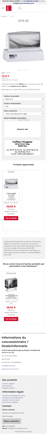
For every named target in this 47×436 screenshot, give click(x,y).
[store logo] (8, 8)
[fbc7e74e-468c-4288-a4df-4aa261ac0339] (22, 148)
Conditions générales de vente (13, 396)
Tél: (29, 1)
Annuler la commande (10, 400)
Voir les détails (11, 218)
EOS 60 (11, 172)
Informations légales (10, 402)
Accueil (3, 16)
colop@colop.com (9, 366)
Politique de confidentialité (12, 398)
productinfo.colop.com (10, 369)
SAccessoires (7, 386)
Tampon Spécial (8, 384)
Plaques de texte (8, 388)
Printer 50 (11, 273)
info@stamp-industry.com (23, 3)
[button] (19, 70)
